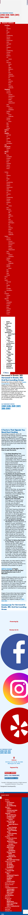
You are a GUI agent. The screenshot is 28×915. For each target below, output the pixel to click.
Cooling (7, 25)
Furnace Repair (10, 98)
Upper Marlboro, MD (10, 69)
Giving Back (8, 161)
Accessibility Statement (10, 784)
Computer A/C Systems (10, 812)
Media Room (9, 350)
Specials (8, 366)
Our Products (7, 145)
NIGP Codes (9, 339)
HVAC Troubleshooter (11, 362)
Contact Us (9, 368)
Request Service (5, 795)
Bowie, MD (10, 65)
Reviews (8, 344)
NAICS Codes (9, 336)
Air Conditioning (10, 49)
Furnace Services (9, 92)
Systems (10, 108)
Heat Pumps (8, 105)
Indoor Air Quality (7, 131)
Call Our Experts (6, 569)
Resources (9, 346)
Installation (11, 109)
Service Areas (8, 327)
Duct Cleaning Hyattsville (10, 86)
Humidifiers (9, 143)
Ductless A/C (9, 56)
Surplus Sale (8, 149)
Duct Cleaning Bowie (10, 81)
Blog (8, 155)
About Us (6, 152)
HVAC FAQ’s (9, 356)
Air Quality (8, 137)
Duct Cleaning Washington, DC (11, 75)
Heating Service (8, 119)
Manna (10, 348)
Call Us (2, 792)
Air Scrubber (9, 140)
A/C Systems (9, 27)
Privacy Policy (8, 167)
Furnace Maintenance (11, 95)
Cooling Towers (8, 53)
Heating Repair (8, 112)
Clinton (10, 59)
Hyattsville (10, 116)
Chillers (8, 38)
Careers (8, 329)
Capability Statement (8, 331)
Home (8, 321)
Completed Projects (9, 157)
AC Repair (8, 31)
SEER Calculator (9, 359)
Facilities (9, 163)
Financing (9, 365)
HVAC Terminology (10, 353)
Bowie (9, 114)
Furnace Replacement (11, 102)
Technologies (11, 334)
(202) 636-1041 (7, 15)
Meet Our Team (8, 324)
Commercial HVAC (9, 41)
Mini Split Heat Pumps (8, 126)
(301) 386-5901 (5, 753)
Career (7, 886)
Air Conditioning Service (10, 35)
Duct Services (9, 61)
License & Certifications (10, 342)
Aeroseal (9, 135)
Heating (7, 89)
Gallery (8, 165)
